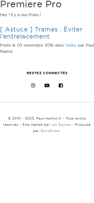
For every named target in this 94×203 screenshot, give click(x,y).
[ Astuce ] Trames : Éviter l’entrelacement (41, 32)
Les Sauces (61, 124)
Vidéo (71, 45)
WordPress (50, 130)
